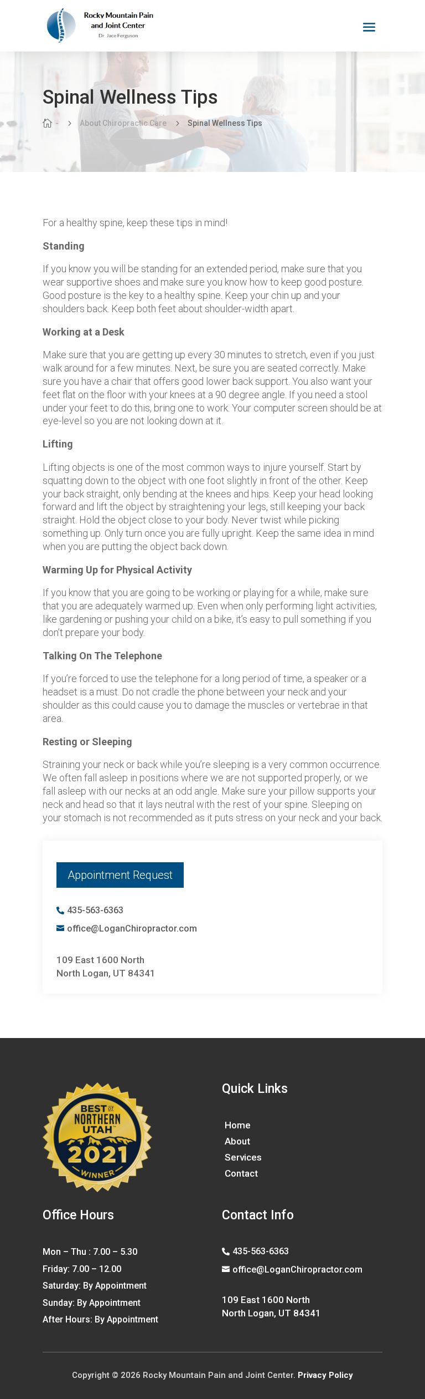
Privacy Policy (325, 1375)
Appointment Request (120, 875)
